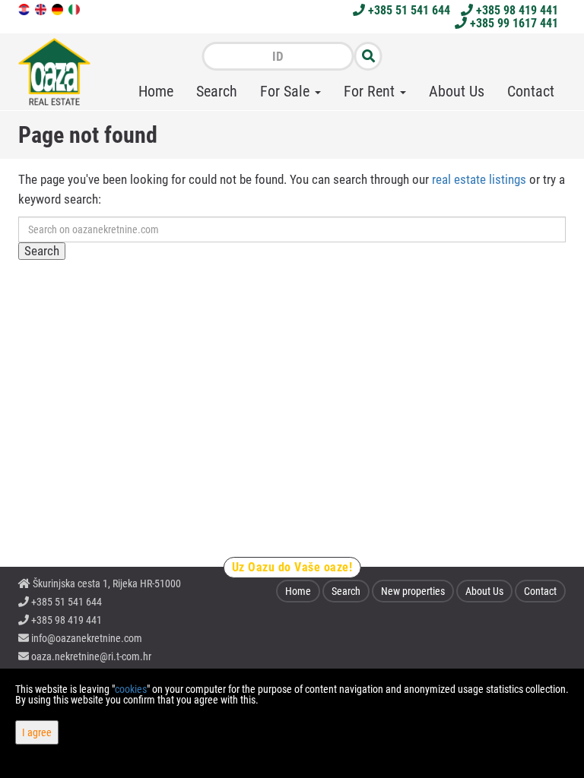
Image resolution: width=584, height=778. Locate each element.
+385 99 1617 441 (512, 23)
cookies (131, 689)
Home (155, 91)
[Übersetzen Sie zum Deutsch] (58, 8)
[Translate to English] (42, 8)
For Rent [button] (371, 91)
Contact (530, 91)
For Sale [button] (286, 91)
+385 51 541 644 (407, 10)
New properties (413, 591)
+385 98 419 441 (515, 10)
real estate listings (479, 179)
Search (216, 91)
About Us (456, 91)
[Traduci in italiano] (75, 8)
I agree (37, 732)
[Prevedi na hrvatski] (25, 8)
